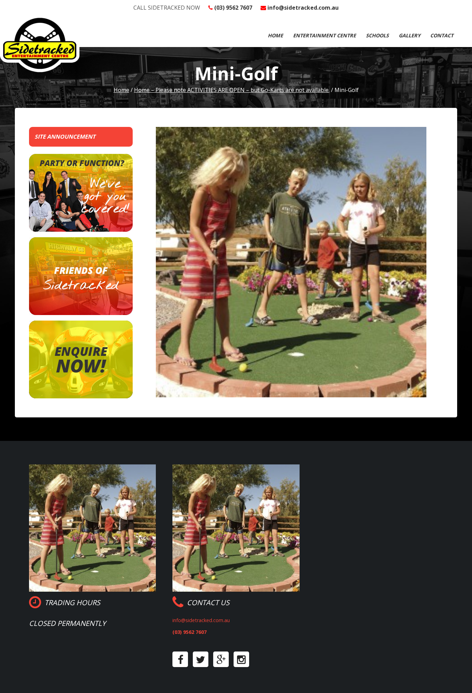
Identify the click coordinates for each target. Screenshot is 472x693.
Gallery (410, 35)
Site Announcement (65, 136)
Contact (441, 35)
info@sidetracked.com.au (303, 7)
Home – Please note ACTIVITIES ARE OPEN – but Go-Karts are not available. (232, 90)
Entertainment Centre (324, 35)
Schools (377, 35)
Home (275, 35)
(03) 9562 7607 (233, 7)
